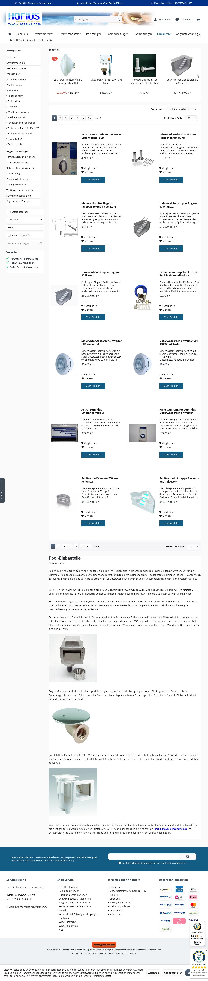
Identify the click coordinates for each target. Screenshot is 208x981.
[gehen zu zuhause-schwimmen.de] (11, 40)
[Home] (9, 34)
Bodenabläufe (15, 95)
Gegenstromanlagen (17, 151)
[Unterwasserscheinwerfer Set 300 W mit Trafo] (142, 364)
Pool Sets (11, 57)
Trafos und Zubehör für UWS (23, 128)
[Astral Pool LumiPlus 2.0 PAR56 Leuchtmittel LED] (64, 158)
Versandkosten (97, 949)
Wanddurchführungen (19, 112)
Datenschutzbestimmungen (138, 862)
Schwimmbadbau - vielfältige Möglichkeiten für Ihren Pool (75, 900)
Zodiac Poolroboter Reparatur (75, 906)
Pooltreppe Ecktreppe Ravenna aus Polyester (179, 480)
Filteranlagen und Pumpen (21, 156)
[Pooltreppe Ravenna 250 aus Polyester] (64, 502)
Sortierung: (157, 109)
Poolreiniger (13, 73)
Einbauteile (12, 90)
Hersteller (13, 219)
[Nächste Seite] (83, 118)
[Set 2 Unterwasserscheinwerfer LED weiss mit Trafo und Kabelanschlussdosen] (64, 364)
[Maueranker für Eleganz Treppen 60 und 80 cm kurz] (64, 227)
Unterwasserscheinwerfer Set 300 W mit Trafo (178, 342)
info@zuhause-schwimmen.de (31, 906)
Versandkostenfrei (21, 235)
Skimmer (12, 106)
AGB (61, 929)
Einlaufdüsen (14, 101)
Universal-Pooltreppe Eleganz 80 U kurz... (100, 273)
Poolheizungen (14, 84)
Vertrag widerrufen (120, 902)
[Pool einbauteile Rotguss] (125, 724)
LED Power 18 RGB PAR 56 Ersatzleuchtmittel (68, 81)
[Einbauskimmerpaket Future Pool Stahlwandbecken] (142, 295)
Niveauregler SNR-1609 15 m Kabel (106, 81)
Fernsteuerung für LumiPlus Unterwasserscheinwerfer (177, 411)
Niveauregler (14, 138)
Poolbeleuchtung (16, 117)
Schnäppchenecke (16, 184)
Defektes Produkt (68, 887)
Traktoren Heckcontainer (19, 190)
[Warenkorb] (198, 19)
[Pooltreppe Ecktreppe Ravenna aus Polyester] (142, 502)
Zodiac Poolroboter (120, 906)
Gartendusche (15, 144)
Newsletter (116, 887)
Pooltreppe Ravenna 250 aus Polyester (99, 480)
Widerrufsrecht (67, 921)
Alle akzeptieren (173, 972)
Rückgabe (64, 918)
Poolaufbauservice (69, 890)
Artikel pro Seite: (173, 118)
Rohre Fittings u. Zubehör (20, 168)
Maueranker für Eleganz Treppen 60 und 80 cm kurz (98, 205)
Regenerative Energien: (19, 201)
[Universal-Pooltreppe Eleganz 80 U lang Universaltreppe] (142, 227)
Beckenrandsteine (16, 68)
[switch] (197, 943)
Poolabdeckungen (16, 79)
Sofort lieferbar (20, 211)
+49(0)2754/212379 (20, 895)
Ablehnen (153, 972)
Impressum (116, 914)
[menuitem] (198, 19)
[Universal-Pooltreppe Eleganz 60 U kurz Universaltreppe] (182, 65)
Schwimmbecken (15, 62)
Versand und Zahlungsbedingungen (78, 914)
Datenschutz (116, 910)
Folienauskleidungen (17, 162)
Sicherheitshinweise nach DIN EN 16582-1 (128, 892)
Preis (10, 227)
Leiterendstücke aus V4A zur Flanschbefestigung (177, 136)
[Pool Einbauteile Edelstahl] (125, 658)
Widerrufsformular (69, 925)
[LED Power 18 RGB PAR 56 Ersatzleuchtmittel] (67, 65)
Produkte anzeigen (18, 243)
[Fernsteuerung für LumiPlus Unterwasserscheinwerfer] (142, 433)
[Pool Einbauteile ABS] (125, 792)
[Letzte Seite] (90, 118)
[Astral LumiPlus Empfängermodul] (64, 433)
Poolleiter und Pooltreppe (21, 122)
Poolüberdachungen (17, 179)
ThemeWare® (130, 953)
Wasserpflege (13, 173)
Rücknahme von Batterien (73, 894)
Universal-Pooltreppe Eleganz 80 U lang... (178, 205)
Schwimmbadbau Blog (18, 195)
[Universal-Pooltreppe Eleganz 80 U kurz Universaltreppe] (64, 295)
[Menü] (203, 923)
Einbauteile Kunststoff (19, 133)
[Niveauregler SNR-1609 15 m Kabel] (106, 65)
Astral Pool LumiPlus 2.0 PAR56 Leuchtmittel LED (101, 136)
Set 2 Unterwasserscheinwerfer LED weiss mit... (101, 342)
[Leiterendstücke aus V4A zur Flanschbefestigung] (142, 158)
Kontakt (63, 910)
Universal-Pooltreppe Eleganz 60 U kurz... (182, 81)
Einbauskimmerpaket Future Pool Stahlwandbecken (178, 273)
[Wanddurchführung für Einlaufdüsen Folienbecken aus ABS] (144, 65)
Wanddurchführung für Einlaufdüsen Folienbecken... (144, 81)
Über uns (115, 898)
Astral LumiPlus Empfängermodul (92, 411)
